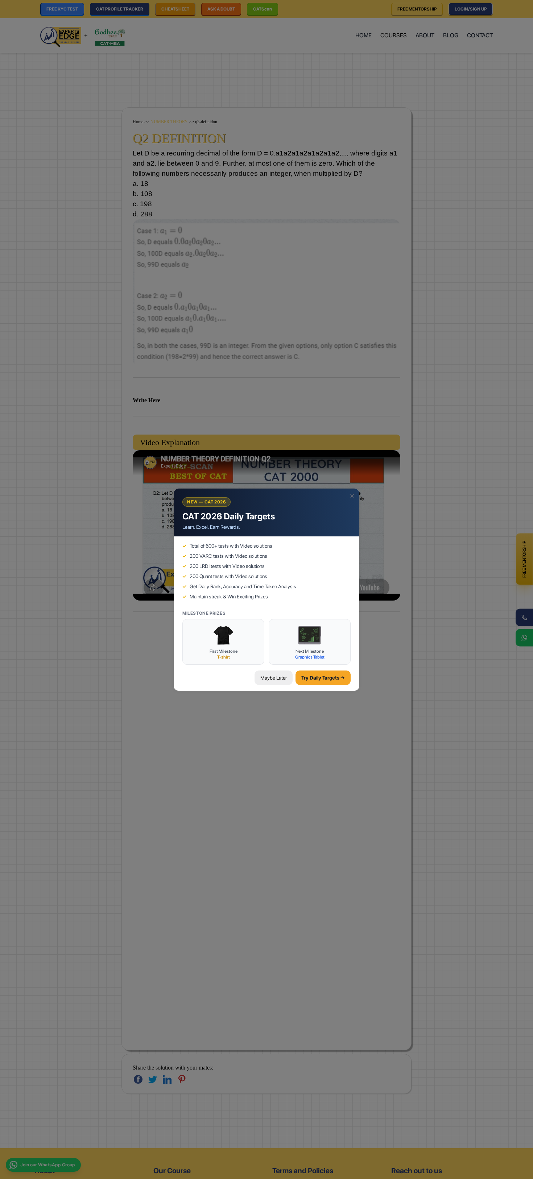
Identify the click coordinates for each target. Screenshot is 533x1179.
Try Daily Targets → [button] (323, 678)
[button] (352, 496)
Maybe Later (273, 678)
